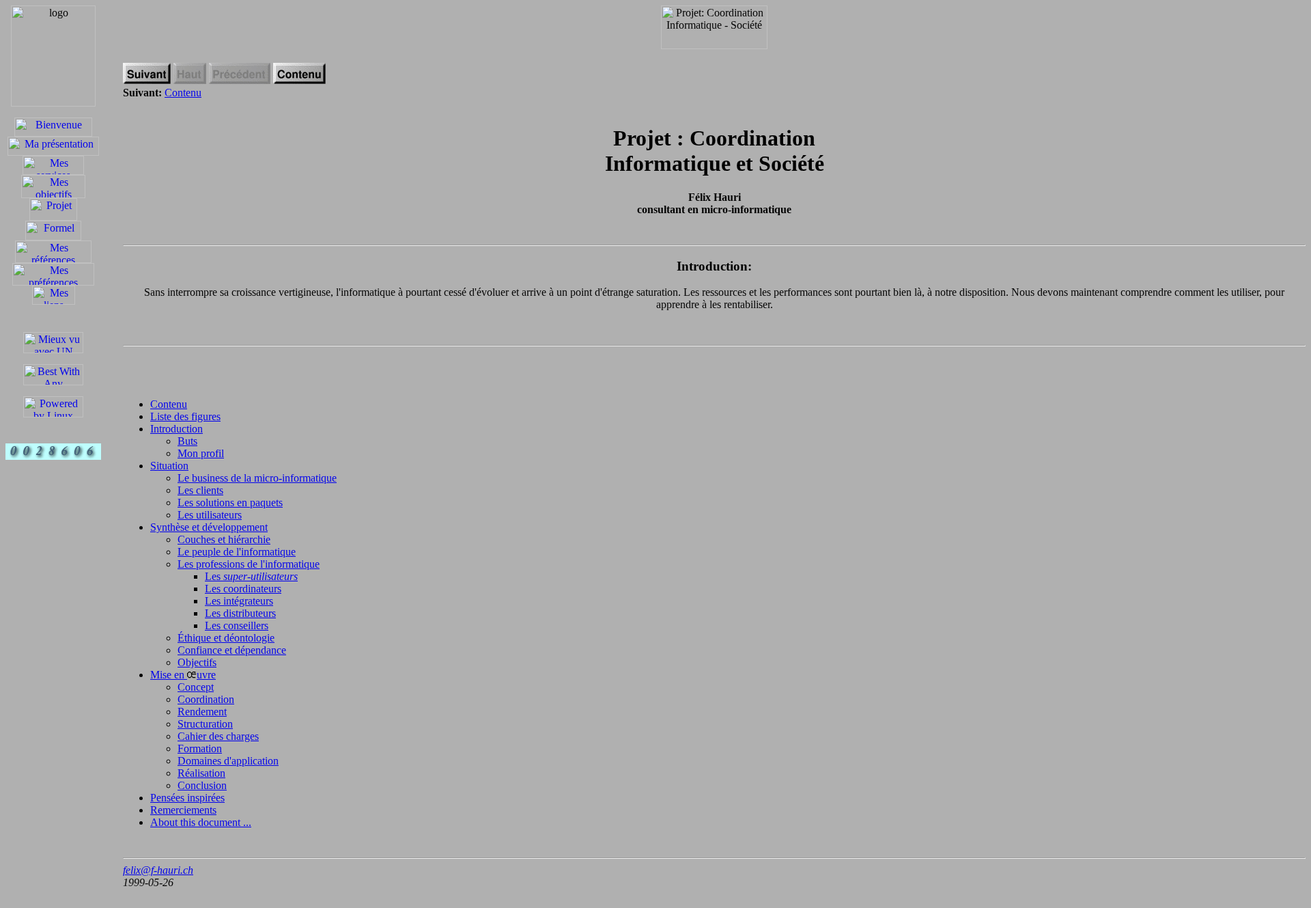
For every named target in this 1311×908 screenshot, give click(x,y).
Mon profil (201, 453)
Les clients (200, 490)
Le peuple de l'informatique (237, 552)
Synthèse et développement (209, 527)
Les (251, 576)
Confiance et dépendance (232, 650)
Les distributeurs (240, 613)
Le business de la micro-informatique (257, 478)
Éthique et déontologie (226, 638)
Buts (187, 441)
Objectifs (197, 662)
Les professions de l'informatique (249, 564)
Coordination (206, 699)
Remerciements (183, 810)
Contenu (183, 92)
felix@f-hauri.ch (158, 870)
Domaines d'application (228, 761)
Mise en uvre (183, 674)
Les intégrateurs (239, 601)
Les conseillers (236, 625)
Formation (200, 748)
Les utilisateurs (210, 515)
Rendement (202, 711)
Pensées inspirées (187, 797)
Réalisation (201, 773)
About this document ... (200, 822)
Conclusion (202, 785)
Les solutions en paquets (230, 502)
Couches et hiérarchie (224, 539)
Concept (196, 687)
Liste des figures (185, 416)
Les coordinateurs (243, 588)
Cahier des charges (218, 736)
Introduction (176, 429)
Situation (169, 465)
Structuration (205, 724)
